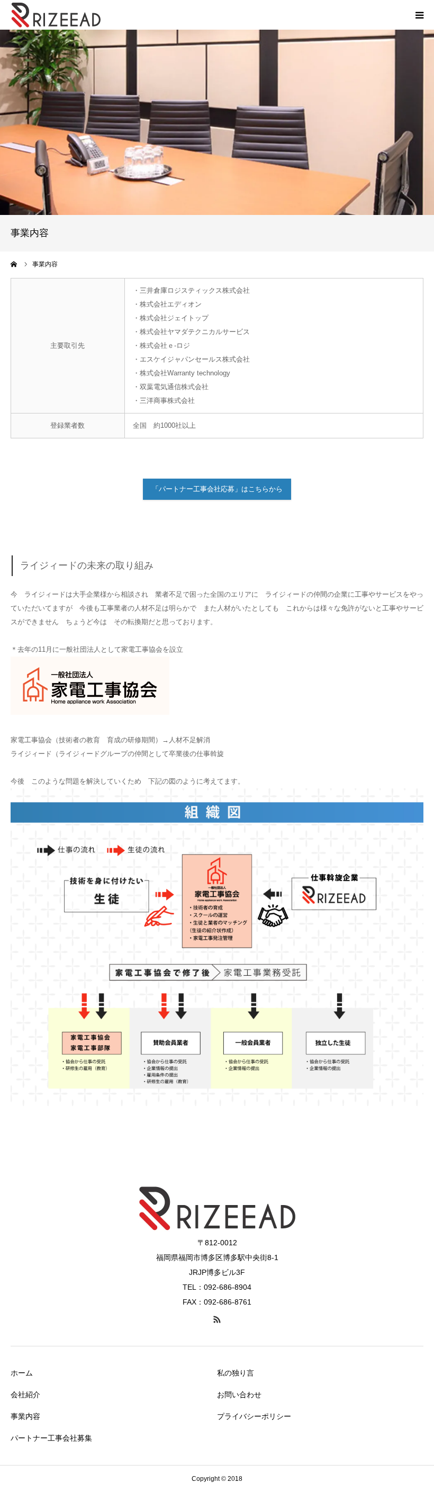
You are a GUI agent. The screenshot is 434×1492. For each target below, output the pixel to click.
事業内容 (25, 1416)
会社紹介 (25, 1394)
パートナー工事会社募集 (51, 1438)
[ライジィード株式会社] (56, 15)
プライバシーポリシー (254, 1416)
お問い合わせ (239, 1394)
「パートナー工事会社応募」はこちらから (217, 489)
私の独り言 (235, 1373)
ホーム (22, 1373)
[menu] (419, 15)
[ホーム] (14, 264)
